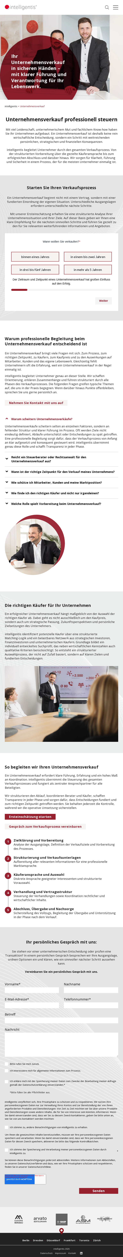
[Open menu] (115, 7)
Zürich (97, 1240)
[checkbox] (61, 1067)
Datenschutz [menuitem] (46, 1253)
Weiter (103, 300)
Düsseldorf (53, 1240)
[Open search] (107, 7)
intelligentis (11, 106)
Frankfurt (69, 1240)
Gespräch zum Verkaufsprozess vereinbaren (45, 826)
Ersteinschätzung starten (30, 817)
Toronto (84, 1240)
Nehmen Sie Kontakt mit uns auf (36, 403)
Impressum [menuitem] (60, 1253)
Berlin (25, 1240)
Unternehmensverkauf (32, 106)
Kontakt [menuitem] (72, 1253)
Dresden (38, 1240)
